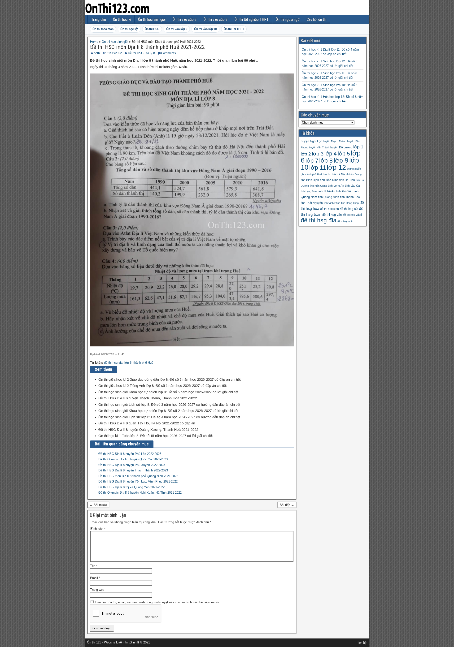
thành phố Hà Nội (334, 174)
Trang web (97, 589)
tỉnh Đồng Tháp (350, 203)
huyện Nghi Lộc (311, 141)
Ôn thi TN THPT (234, 29)
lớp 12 (336, 167)
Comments (168, 53)
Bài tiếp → (287, 505)
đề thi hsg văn (332, 214)
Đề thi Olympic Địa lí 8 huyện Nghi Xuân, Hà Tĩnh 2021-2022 (140, 492)
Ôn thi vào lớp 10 (205, 29)
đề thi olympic (345, 221)
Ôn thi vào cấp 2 (184, 19)
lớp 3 (317, 154)
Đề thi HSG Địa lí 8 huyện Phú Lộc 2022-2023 (129, 454)
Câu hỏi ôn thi (316, 19)
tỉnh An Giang (354, 174)
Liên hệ (362, 643)
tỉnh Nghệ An (326, 191)
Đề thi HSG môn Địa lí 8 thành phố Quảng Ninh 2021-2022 (138, 476)
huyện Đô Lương (341, 147)
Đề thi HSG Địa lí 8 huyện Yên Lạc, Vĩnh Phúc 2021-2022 (138, 481)
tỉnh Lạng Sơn (309, 191)
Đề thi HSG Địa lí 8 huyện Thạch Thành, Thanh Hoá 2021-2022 (147, 398)
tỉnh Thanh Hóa (350, 197)
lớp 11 (317, 167)
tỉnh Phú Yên (344, 191)
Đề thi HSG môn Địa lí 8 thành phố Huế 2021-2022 (147, 47)
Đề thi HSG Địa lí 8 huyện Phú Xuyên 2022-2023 (131, 465)
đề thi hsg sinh (329, 208)
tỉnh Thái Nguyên (312, 203)
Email (95, 578)
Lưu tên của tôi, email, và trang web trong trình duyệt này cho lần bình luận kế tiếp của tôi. (157, 602)
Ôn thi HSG (152, 29)
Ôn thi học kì (122, 19)
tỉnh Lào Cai (353, 185)
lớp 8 (127, 362)
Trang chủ (98, 19)
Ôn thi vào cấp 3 (215, 19)
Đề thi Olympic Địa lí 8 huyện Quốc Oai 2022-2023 (133, 459)
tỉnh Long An (336, 185)
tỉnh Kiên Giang (318, 185)
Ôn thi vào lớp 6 (176, 29)
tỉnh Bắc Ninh (329, 180)
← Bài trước (98, 505)
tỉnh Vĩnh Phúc (332, 203)
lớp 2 (306, 153)
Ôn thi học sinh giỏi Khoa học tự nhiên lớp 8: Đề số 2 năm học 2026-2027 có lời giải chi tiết (168, 411)
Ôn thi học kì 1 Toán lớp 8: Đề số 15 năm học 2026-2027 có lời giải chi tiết (155, 436)
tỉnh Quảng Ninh (328, 197)
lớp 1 (358, 146)
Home (94, 41)
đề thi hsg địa (113, 362)
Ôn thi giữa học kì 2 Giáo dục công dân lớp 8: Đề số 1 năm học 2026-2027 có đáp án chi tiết (169, 379)
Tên (93, 566)
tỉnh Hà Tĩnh (347, 180)
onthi (97, 53)
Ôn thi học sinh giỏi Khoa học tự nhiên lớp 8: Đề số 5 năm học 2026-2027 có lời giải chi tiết (168, 392)
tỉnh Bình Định (310, 180)
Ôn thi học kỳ (129, 29)
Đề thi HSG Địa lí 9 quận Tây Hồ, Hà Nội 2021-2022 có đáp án (146, 423)
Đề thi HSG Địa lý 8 (141, 53)
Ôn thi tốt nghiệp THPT (252, 19)
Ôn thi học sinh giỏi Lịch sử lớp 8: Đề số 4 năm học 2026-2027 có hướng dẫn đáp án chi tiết (169, 417)
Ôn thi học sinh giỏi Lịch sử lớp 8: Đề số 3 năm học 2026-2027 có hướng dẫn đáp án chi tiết (169, 404)
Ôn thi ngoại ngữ (288, 19)
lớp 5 (344, 154)
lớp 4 (330, 154)
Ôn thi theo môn (103, 29)
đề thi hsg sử (349, 209)
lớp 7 (312, 160)
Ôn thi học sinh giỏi (152, 19)
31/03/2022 (114, 53)
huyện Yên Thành (319, 147)
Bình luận (97, 529)
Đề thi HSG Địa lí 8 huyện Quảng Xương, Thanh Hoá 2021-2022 (148, 429)
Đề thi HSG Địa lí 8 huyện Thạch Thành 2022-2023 (133, 470)
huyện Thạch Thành (334, 141)
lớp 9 (341, 160)
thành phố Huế (143, 362)
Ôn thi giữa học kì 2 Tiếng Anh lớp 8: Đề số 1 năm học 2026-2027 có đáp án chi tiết (162, 386)
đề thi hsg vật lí (352, 214)
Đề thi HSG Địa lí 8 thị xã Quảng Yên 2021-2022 (131, 487)
